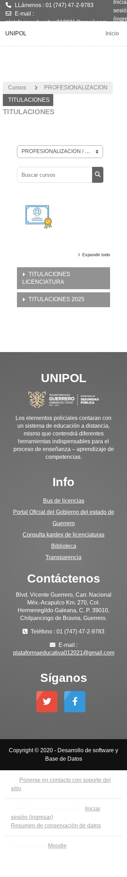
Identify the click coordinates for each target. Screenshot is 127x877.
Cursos (17, 87)
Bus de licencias (63, 501)
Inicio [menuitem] (112, 33)
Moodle (57, 846)
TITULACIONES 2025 (56, 299)
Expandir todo (96, 254)
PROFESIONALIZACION (76, 87)
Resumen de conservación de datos (56, 826)
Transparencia (63, 557)
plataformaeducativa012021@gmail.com (56, 22)
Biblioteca (63, 546)
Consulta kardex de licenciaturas (63, 535)
